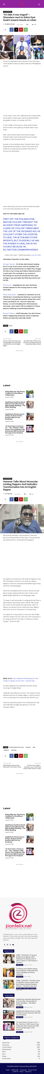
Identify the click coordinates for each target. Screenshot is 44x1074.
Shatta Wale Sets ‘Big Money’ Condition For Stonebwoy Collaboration (15, 393)
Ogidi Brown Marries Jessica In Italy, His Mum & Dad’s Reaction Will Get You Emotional (14, 416)
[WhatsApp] (26, 30)
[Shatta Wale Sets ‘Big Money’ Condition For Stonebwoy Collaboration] (30, 394)
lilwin (10, 325)
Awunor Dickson (9, 313)
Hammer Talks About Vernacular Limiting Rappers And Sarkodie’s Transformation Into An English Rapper (12, 343)
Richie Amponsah (9, 295)
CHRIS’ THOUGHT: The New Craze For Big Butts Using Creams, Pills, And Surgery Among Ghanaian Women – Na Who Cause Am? (28, 983)
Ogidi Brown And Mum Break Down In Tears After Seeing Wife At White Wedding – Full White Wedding (15, 404)
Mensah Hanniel (9, 264)
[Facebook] (12, 30)
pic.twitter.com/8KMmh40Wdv (20, 249)
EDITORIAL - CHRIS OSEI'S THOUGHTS (26, 988)
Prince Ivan (7, 285)
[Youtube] (13, 944)
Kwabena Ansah (10, 24)
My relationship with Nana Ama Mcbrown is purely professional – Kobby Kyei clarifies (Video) (32, 342)
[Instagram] (7, 944)
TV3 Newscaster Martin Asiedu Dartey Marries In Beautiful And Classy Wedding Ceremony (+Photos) (27, 971)
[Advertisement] (22, 92)
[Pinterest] (21, 30)
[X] (16, 30)
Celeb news (7, 12)
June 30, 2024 (36, 255)
